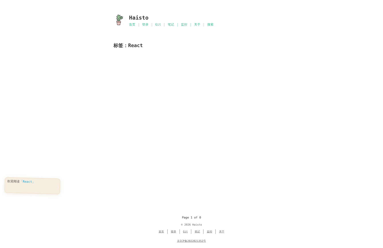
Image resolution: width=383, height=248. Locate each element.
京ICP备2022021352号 (191, 240)
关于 (197, 24)
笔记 (171, 24)
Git (158, 24)
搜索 (210, 24)
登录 (145, 24)
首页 (132, 24)
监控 (184, 24)
